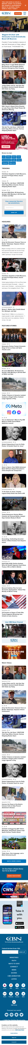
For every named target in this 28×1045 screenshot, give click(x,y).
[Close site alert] (25, 5)
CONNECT (14, 966)
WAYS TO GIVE (14, 963)
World (13, 157)
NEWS (14, 970)
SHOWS (14, 973)
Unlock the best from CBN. (11, 948)
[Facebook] (11, 1015)
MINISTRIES (14, 957)
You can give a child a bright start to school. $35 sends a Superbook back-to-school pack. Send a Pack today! (12, 5)
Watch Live (12, 163)
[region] (14, 1032)
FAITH (14, 960)
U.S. (4, 157)
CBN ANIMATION (14, 976)
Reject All (14, 1037)
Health (14, 160)
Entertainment (6, 160)
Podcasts (5, 163)
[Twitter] (21, 1015)
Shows (19, 160)
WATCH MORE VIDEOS (14, 861)
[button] (24, 13)
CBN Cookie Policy (19, 1030)
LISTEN (14, 979)
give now (18, 13)
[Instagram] (16, 1015)
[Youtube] (6, 1015)
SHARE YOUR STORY (14, 876)
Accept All (14, 1042)
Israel (18, 157)
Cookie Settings (14, 1033)
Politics (8, 157)
